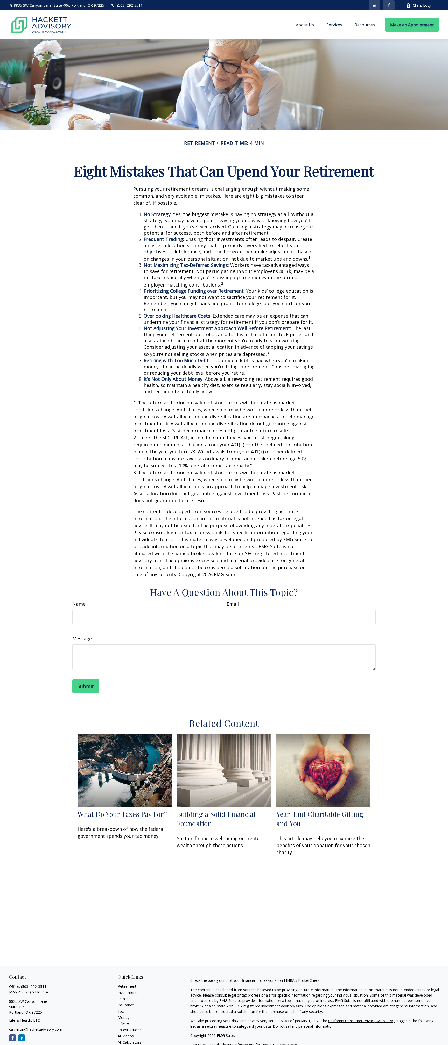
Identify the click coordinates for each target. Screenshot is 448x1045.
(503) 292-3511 (130, 5)
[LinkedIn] (374, 5)
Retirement (127, 986)
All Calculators (129, 1042)
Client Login (422, 5)
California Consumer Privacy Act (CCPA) (361, 1020)
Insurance (126, 1005)
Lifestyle (125, 1023)
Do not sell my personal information (303, 1026)
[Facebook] (389, 5)
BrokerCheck (309, 980)
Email (233, 604)
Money (123, 1017)
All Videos (126, 1036)
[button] (304, 24)
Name (79, 604)
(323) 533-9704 (35, 992)
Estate (123, 998)
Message (82, 638)
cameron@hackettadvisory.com (35, 1029)
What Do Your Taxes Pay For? (122, 814)
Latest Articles (130, 1029)
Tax (121, 1011)
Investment (127, 992)
